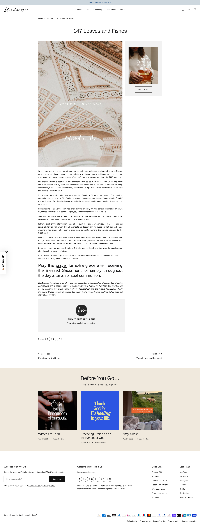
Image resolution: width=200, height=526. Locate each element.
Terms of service (159, 521)
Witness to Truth (49, 434)
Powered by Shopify (30, 515)
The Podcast (185, 493)
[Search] (183, 9)
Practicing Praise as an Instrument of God (96, 435)
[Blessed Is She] (16, 9)
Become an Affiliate (160, 485)
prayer (61, 265)
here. (54, 295)
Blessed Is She (16, 515)
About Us (155, 476)
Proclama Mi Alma (159, 493)
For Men (155, 497)
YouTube (183, 472)
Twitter (183, 489)
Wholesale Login (158, 489)
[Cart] (195, 9)
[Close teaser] (6, 251)
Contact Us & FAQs (159, 480)
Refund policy (132, 521)
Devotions (49, 18)
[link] (47, 339)
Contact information (189, 521)
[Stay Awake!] (142, 410)
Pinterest (183, 485)
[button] (3, 263)
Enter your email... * (14, 479)
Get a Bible (143, 89)
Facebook (184, 476)
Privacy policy (145, 521)
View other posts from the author (81, 323)
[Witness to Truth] (57, 410)
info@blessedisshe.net (86, 472)
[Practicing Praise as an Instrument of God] (100, 410)
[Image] (143, 65)
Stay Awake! (131, 434)
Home (40, 18)
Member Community (188, 497)
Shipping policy (173, 521)
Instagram (184, 480)
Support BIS (157, 472)
